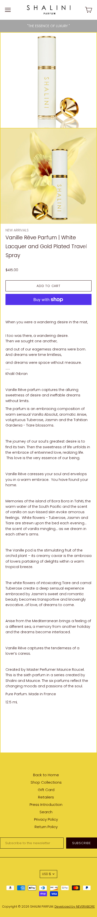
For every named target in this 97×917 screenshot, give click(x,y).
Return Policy (46, 826)
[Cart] (88, 10)
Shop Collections (46, 782)
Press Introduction (46, 804)
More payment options (48, 310)
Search (46, 812)
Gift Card (46, 789)
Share (10, 715)
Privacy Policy (46, 819)
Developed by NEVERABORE (74, 906)
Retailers (46, 797)
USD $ (46, 874)
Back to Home (46, 774)
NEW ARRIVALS (17, 230)
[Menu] (7, 10)
